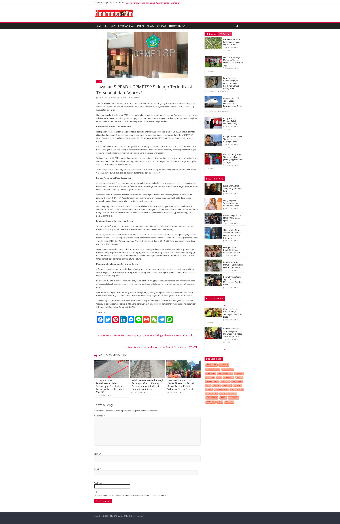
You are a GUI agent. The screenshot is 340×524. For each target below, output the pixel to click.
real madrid (211, 393)
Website (98, 483)
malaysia (225, 381)
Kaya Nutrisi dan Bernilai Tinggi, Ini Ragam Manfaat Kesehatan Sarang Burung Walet (231, 83)
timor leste (211, 365)
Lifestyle (161, 26)
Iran (220, 402)
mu (208, 385)
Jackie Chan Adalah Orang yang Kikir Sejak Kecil (232, 188)
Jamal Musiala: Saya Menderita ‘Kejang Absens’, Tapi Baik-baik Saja (233, 61)
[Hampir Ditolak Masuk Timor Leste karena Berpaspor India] (214, 134)
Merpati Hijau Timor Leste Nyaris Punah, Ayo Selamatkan (231, 42)
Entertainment (177, 26)
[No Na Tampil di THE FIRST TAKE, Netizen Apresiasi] (213, 214)
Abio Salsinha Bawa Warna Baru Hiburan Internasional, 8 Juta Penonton (232, 234)
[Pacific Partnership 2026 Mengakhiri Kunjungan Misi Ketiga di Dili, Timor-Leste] (213, 309)
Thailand (229, 402)
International (125, 26)
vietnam (216, 385)
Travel (150, 26)
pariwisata (231, 393)
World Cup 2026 (213, 369)
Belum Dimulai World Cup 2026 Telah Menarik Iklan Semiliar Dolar (232, 281)
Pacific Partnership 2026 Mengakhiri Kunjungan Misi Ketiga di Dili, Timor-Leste (232, 313)
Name (97, 453)
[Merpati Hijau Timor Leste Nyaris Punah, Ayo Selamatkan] (214, 37)
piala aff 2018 (212, 381)
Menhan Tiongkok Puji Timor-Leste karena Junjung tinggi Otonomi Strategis (233, 158)
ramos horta (212, 398)
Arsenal (239, 373)
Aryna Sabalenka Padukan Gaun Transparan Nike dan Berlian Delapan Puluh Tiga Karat (163, 2)
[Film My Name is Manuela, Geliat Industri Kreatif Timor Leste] (213, 261)
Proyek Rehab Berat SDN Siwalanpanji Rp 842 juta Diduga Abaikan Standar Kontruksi (144, 335)
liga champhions (225, 373)
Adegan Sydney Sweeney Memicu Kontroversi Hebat (231, 203)
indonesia (224, 365)
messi (223, 398)
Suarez (113, 98)
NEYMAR (237, 385)
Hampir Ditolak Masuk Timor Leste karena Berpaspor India (232, 139)
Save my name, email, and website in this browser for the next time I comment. (130, 495)
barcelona (237, 381)
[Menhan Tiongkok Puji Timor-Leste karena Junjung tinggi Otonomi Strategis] (214, 152)
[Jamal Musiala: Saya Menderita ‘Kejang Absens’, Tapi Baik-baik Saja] (214, 55)
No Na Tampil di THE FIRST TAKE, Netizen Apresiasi (232, 218)
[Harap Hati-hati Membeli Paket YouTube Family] (214, 116)
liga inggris (227, 369)
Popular (212, 34)
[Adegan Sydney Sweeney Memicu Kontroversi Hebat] (213, 199)
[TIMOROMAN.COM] (114, 8)
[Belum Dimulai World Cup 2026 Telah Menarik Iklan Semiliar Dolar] (213, 275)
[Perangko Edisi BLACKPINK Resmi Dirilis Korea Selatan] (213, 246)
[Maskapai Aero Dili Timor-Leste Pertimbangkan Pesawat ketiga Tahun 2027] (214, 96)
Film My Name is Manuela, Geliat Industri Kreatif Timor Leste (233, 265)
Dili (106, 26)
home (98, 26)
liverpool (234, 398)
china (209, 389)
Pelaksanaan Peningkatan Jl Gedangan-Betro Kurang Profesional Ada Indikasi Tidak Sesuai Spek (147, 385)
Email (97, 469)
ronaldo (210, 377)
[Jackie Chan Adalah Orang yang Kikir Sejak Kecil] (213, 184)
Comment (99, 415)
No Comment (225, 91)
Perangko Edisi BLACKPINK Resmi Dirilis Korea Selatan (231, 250)
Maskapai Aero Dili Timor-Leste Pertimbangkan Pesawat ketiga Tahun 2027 (232, 103)
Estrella (210, 402)
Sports (140, 26)
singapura (229, 377)
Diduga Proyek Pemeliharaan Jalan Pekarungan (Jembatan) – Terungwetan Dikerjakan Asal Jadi (110, 386)
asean (239, 377)
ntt (222, 393)
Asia (113, 26)
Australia (211, 373)
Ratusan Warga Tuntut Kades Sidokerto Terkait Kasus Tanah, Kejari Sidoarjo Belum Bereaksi (181, 385)
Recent (226, 34)
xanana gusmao (221, 389)
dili (219, 377)
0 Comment (135, 98)
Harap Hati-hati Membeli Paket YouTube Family (230, 121)
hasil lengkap (237, 389)
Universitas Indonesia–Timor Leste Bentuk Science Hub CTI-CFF (163, 347)
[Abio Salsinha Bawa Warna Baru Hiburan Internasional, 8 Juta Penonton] (213, 229)
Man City (227, 385)
